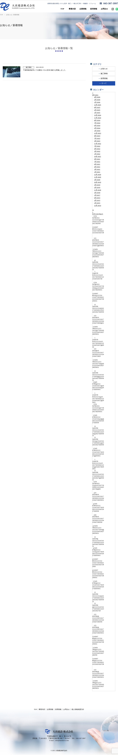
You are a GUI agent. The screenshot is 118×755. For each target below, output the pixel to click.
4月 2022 (97, 149)
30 (101, 323)
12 (96, 441)
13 (99, 229)
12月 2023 (97, 133)
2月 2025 (97, 110)
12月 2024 (97, 115)
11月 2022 (97, 143)
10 (96, 384)
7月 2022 (97, 146)
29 (98, 489)
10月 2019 (97, 182)
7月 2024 (97, 123)
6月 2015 (97, 198)
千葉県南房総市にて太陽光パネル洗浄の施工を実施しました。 (45, 70)
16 (100, 220)
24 (95, 467)
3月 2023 (97, 141)
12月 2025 (97, 105)
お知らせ (104, 69)
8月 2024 (97, 120)
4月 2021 (97, 167)
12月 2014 (97, 205)
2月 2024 (97, 128)
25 (101, 387)
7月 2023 (97, 138)
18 (101, 386)
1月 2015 (97, 203)
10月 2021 (97, 156)
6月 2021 (97, 164)
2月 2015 (97, 200)
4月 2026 (97, 97)
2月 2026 (97, 100)
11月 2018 (97, 190)
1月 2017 (97, 195)
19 (101, 363)
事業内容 (42, 709)
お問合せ (66, 709)
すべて (104, 83)
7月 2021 (97, 162)
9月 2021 (95, 95)
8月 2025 (97, 107)
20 (98, 376)
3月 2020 (97, 180)
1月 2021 (97, 172)
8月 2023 (97, 136)
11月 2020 (97, 177)
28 (98, 245)
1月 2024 (97, 131)
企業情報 (50, 709)
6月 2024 (97, 125)
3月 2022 (97, 151)
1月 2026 (97, 102)
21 (96, 288)
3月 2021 (97, 169)
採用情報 (104, 78)
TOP (1, 14)
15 (101, 308)
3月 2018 (97, 193)
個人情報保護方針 (78, 709)
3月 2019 (97, 185)
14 (100, 397)
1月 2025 (97, 113)
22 (101, 443)
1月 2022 (97, 154)
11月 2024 (97, 118)
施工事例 (104, 74)
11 (96, 295)
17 (100, 419)
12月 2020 (97, 174)
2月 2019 (97, 187)
